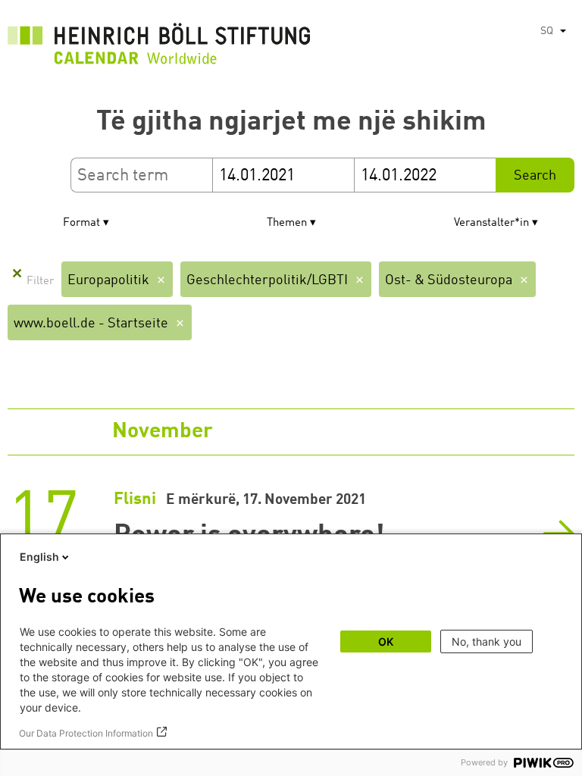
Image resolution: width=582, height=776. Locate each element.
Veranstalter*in (491, 223)
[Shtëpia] (159, 48)
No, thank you (486, 641)
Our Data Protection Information (86, 733)
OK (385, 641)
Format (81, 223)
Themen (287, 223)
